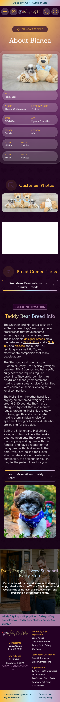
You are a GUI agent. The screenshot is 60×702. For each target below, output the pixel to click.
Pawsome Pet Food (41, 682)
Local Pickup (38, 638)
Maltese (20, 346)
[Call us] (46, 11)
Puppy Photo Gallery (35, 616)
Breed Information (41, 658)
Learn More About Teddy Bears (25, 476)
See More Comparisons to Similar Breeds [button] (28, 285)
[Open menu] (5, 11)
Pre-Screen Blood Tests (43, 678)
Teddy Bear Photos (30, 620)
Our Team (36, 649)
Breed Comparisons (41, 662)
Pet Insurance (38, 674)
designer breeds (34, 339)
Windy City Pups (11, 616)
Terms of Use (45, 694)
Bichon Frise (31, 342)
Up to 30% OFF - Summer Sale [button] (30, 2)
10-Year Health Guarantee (44, 671)
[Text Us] (55, 11)
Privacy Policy (45, 697)
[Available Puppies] (13, 11)
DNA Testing (38, 685)
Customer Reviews (41, 641)
